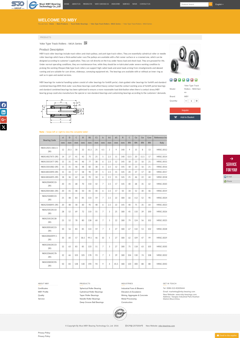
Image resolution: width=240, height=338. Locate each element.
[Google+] (3, 119)
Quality (41, 295)
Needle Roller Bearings (90, 299)
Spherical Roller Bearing (90, 288)
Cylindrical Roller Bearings (91, 292)
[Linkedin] (3, 112)
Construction (126, 302)
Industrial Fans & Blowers (132, 288)
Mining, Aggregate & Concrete (134, 295)
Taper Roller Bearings (89, 295)
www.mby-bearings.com (186, 294)
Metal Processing (129, 299)
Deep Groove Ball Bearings (92, 302)
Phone (229, 181)
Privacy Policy (44, 333)
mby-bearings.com (166, 326)
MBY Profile (43, 292)
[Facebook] (3, 105)
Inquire (185, 110)
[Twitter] (3, 127)
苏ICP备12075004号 (134, 326)
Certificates (43, 288)
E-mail (229, 177)
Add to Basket (187, 117)
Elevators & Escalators (131, 292)
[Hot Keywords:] (210, 4)
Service (41, 299)
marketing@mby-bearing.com (182, 291)
